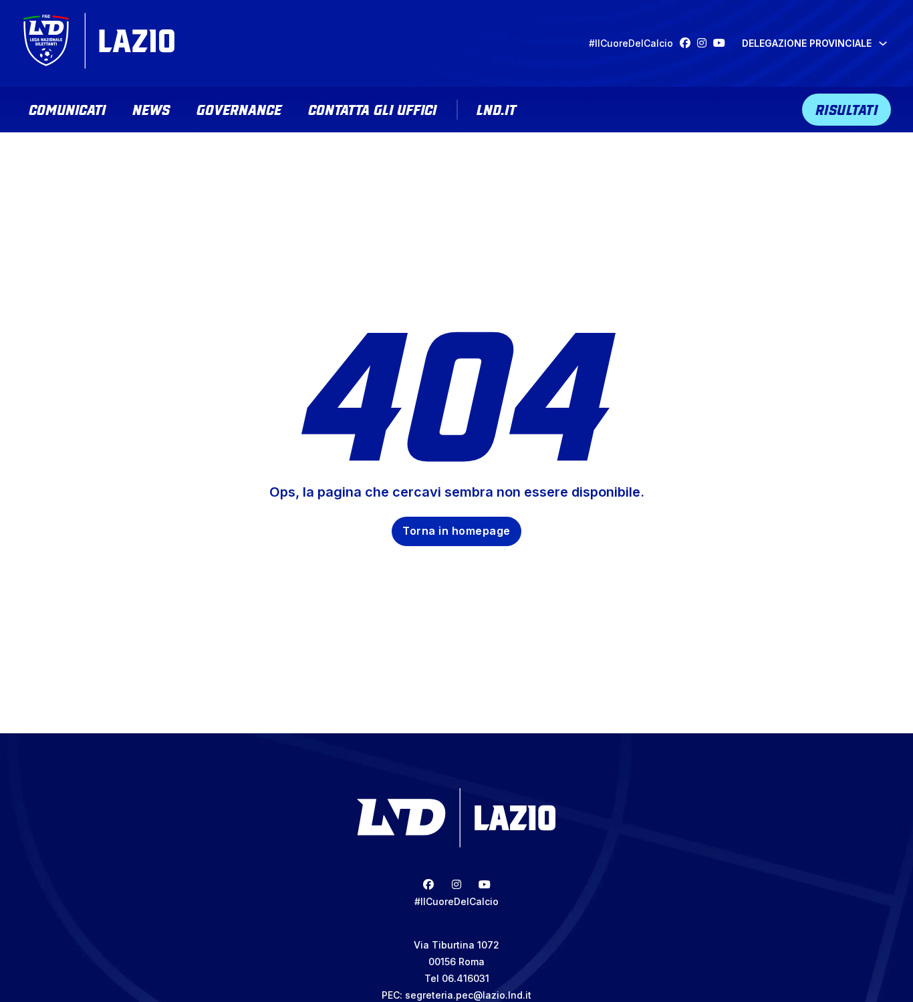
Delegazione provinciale (807, 43)
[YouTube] (722, 43)
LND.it (496, 108)
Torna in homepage (456, 530)
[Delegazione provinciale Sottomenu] (883, 43)
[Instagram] (705, 43)
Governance (239, 108)
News (151, 108)
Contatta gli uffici (372, 108)
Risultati (846, 108)
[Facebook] (688, 43)
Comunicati (67, 108)
